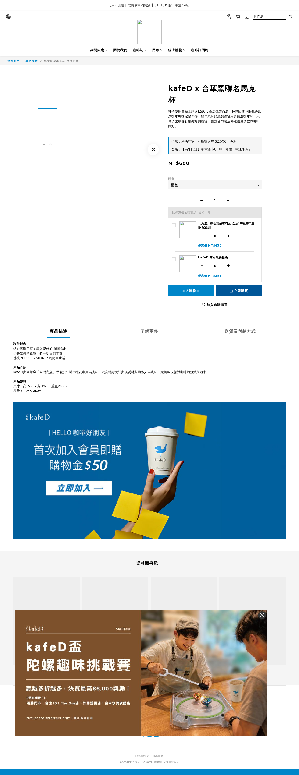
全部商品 (13, 61)
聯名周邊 (32, 61)
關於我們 (120, 50)
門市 (155, 50)
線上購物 (175, 50)
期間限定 (97, 50)
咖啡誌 (138, 50)
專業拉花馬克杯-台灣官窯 (61, 61)
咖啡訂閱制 (200, 50)
